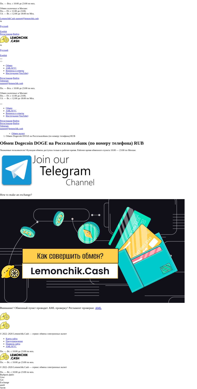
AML (98, 307)
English (3, 31)
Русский (4, 26)
